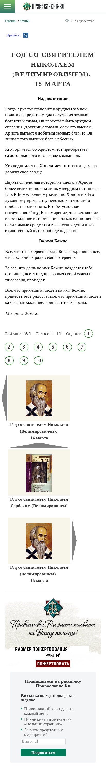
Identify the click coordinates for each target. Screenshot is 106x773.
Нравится (13, 35)
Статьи (24, 21)
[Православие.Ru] (43, 6)
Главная (10, 21)
